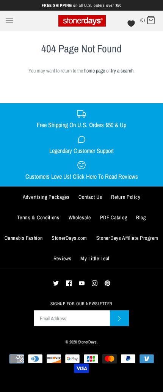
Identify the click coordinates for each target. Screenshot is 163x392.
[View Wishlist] (132, 25)
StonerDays (87, 342)
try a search (122, 70)
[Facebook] (69, 283)
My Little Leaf (95, 258)
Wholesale (80, 217)
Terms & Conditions (38, 217)
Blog (141, 217)
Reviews (62, 258)
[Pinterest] (107, 283)
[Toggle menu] (9, 20)
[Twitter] (56, 283)
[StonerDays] (81, 20)
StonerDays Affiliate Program (127, 238)
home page (94, 70)
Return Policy (125, 197)
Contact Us (90, 197)
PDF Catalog (113, 217)
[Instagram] (94, 283)
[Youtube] (82, 283)
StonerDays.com (69, 238)
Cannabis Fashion (23, 238)
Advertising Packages (46, 197)
